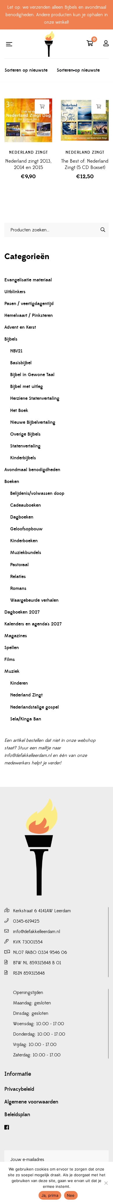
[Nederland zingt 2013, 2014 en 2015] (28, 120)
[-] (49, 43)
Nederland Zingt (28, 152)
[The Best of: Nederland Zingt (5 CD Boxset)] (85, 120)
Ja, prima (49, 1195)
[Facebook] (56, 1128)
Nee (71, 1195)
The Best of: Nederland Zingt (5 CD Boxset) (84, 164)
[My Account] (106, 44)
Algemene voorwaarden (31, 1102)
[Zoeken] (103, 230)
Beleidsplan (17, 1115)
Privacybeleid (19, 1089)
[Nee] (106, 1183)
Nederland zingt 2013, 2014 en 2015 (28, 164)
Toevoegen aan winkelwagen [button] (42, 106)
